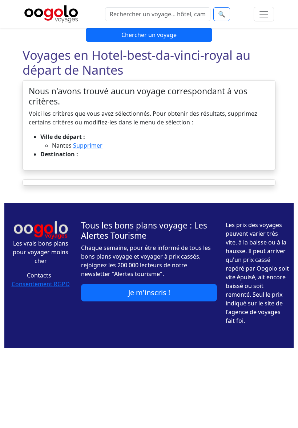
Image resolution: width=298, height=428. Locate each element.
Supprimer (87, 145)
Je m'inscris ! (149, 292)
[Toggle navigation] (264, 14)
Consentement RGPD (41, 284)
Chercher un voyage (149, 35)
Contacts (39, 275)
